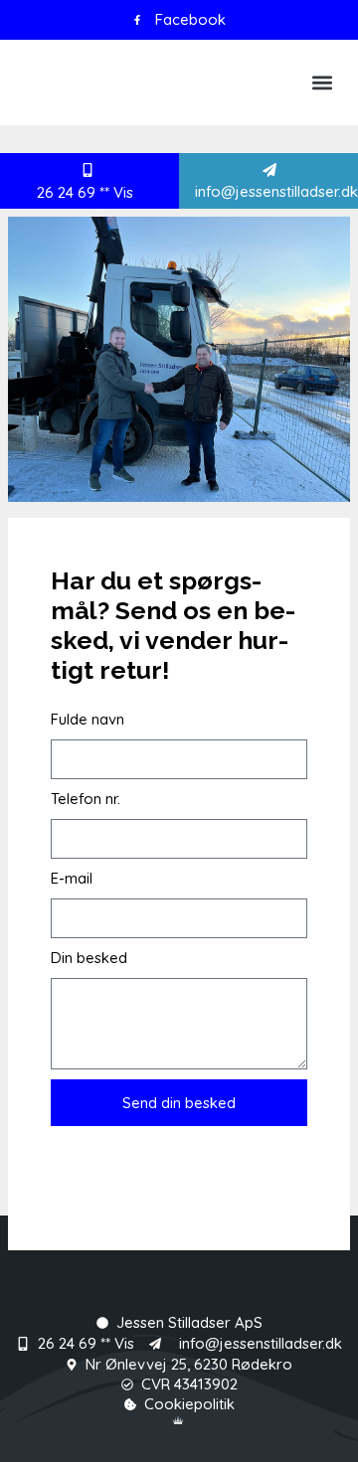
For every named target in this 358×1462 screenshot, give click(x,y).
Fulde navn (87, 719)
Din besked (89, 957)
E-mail (71, 878)
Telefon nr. (85, 798)
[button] (321, 82)
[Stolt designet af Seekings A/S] (179, 1420)
